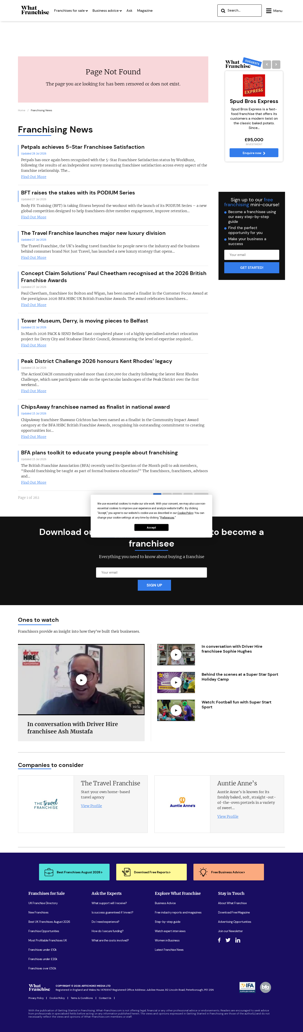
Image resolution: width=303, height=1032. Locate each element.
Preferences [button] (167, 517)
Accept (151, 527)
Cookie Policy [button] (185, 512)
